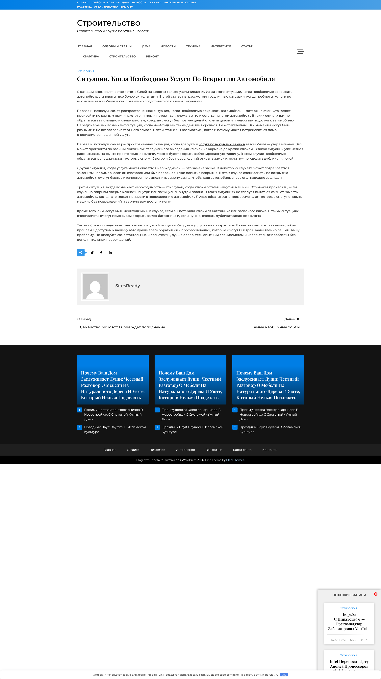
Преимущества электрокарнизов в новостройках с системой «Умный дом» (113, 414)
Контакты (269, 450)
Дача (126, 2)
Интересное (173, 2)
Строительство (106, 7)
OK (284, 674)
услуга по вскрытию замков (222, 144)
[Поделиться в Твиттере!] (92, 252)
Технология (85, 71)
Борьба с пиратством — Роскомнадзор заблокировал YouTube (349, 621)
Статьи (190, 2)
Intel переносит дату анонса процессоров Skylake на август (349, 666)
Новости (139, 2)
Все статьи (214, 450)
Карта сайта (242, 450)
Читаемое (157, 450)
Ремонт (126, 7)
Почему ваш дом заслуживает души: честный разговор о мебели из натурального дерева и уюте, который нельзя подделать (113, 385)
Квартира (84, 7)
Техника (155, 2)
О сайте (133, 450)
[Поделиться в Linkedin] (110, 252)
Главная (83, 2)
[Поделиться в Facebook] (101, 252)
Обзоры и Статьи (106, 2)
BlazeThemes (235, 460)
